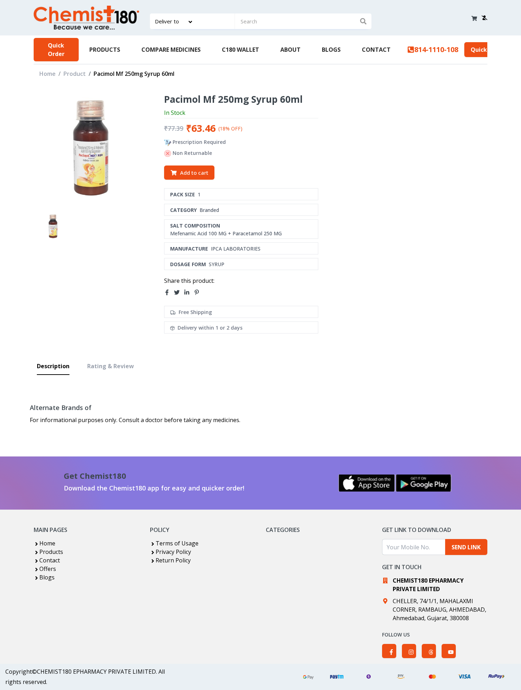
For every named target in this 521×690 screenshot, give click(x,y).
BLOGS (331, 50)
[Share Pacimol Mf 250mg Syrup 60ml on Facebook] (169, 292)
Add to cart (194, 172)
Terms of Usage (177, 543)
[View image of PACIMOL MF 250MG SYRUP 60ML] (53, 226)
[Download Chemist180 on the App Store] (366, 483)
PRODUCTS (104, 50)
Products (51, 552)
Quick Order (56, 49)
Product (74, 74)
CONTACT (376, 50)
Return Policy (173, 560)
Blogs (47, 577)
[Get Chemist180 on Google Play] (423, 483)
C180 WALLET (240, 50)
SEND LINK (466, 547)
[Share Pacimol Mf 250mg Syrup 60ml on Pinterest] (199, 292)
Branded (209, 210)
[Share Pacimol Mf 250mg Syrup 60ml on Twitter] (179, 292)
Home (47, 74)
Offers (47, 569)
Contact (49, 560)
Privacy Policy (173, 552)
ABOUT (290, 50)
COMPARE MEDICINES (171, 50)
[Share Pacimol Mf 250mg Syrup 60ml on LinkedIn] (189, 292)
